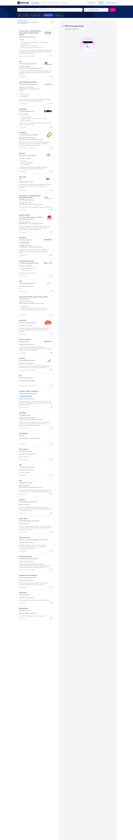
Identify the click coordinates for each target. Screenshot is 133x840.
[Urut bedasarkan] (52, 22)
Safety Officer (23, 518)
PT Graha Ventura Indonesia (27, 155)
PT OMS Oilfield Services (26, 111)
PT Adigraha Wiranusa (25, 483)
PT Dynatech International (27, 283)
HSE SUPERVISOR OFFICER (28, 82)
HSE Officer (22, 132)
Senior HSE (22, 177)
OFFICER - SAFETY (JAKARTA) (28, 391)
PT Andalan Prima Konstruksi (27, 577)
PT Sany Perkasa (24, 595)
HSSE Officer (23, 109)
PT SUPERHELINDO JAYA (27, 360)
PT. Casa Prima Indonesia (26, 467)
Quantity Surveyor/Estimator (28, 575)
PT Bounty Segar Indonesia (27, 322)
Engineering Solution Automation (29, 521)
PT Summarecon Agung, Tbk (28, 393)
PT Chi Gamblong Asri (25, 378)
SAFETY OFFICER (24, 215)
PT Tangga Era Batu (25, 415)
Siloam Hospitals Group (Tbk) (28, 502)
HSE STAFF (22, 320)
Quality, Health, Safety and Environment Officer (33, 297)
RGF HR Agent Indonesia (26, 200)
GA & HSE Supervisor (25, 556)
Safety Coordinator (25, 339)
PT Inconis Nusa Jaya (25, 451)
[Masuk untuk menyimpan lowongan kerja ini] (51, 55)
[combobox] (50, 10)
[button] (91, 3)
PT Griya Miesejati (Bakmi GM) (28, 558)
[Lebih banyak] (48, 56)
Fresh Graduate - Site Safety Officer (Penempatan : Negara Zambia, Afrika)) (30, 33)
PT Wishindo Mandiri (25, 240)
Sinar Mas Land (23, 341)
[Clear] (106, 10)
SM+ (20, 179)
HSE (20, 61)
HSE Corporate (23, 449)
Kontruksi (22, 435)
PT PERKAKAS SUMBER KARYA (29, 263)
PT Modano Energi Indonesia (28, 64)
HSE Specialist (23, 608)
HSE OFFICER (23, 433)
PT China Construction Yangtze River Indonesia (33, 539)
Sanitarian (22, 499)
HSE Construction (24, 537)
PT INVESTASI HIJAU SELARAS (28, 135)
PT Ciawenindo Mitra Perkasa (28, 84)
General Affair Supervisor (26, 261)
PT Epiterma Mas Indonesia (27, 37)
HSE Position (23, 592)
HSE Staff (22, 153)
